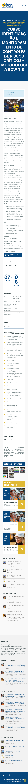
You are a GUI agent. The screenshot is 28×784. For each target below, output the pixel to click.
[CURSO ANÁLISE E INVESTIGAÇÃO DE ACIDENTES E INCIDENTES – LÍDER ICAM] (14, 494)
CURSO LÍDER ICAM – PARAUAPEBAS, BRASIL (16, 585)
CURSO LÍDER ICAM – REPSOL (14, 575)
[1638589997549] (5, 469)
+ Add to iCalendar (10, 265)
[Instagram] (8, 775)
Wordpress (18, 781)
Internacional (16, 20)
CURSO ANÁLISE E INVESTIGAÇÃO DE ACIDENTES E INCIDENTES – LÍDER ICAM (16, 598)
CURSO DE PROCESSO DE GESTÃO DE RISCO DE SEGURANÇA (19, 450)
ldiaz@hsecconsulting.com (16, 246)
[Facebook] (6, 775)
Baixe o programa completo (17, 333)
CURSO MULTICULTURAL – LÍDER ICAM (15, 570)
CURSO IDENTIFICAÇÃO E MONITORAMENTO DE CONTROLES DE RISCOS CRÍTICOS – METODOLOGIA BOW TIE (16, 719)
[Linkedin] (3, 775)
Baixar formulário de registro (11, 255)
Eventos (8, 20)
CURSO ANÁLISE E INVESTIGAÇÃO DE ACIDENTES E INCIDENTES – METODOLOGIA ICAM (9, 452)
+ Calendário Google (11, 262)
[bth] (11, 475)
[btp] (11, 469)
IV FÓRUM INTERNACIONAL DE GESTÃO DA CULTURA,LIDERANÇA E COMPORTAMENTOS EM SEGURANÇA (16, 616)
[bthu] (22, 469)
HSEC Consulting (9, 779)
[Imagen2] (16, 469)
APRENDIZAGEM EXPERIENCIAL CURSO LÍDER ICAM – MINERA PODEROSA (14, 563)
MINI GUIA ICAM (11, 580)
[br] (5, 475)
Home (3, 20)
